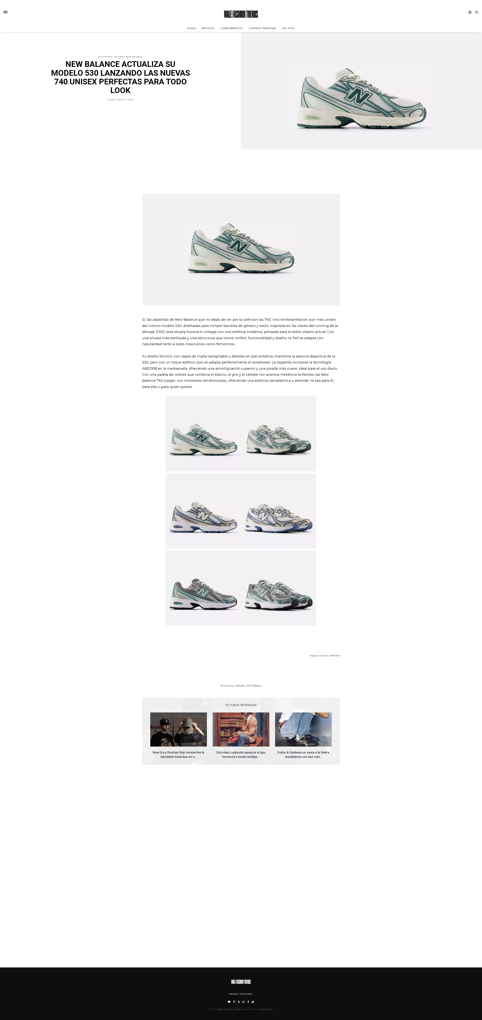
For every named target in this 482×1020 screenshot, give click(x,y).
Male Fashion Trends (229, 1009)
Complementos (231, 28)
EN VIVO (288, 28)
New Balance (134, 57)
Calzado (119, 57)
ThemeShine (266, 1009)
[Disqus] (241, 821)
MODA (192, 28)
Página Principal (241, 994)
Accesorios (105, 57)
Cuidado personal (263, 28)
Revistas (208, 28)
